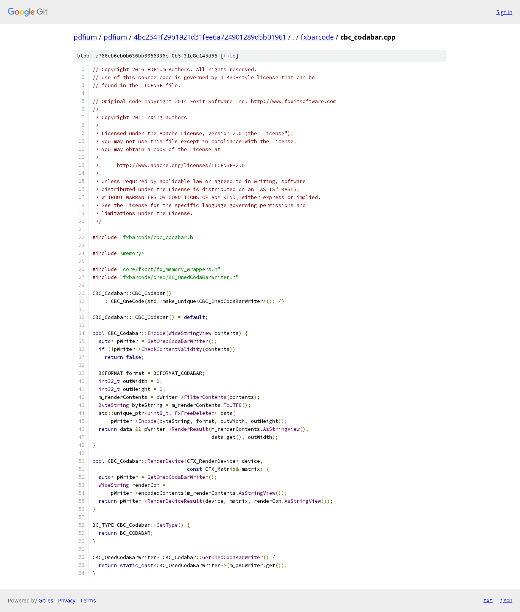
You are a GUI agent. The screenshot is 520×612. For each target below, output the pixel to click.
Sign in (504, 12)
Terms (88, 600)
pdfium (85, 36)
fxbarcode (317, 36)
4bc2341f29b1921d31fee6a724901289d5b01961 (210, 36)
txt (488, 600)
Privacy (66, 600)
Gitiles (45, 600)
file (229, 56)
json (506, 600)
